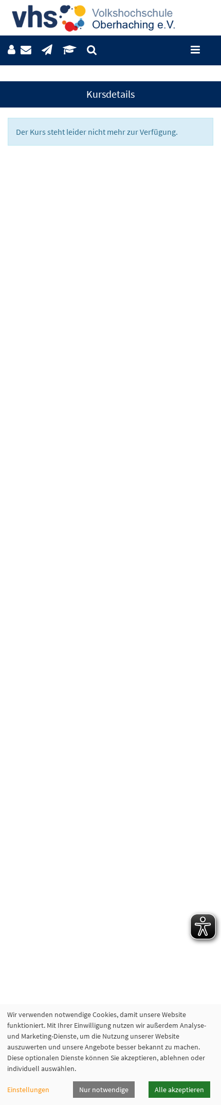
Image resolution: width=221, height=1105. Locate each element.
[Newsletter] (47, 50)
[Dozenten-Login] (70, 50)
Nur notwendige (103, 1089)
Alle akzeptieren (179, 1089)
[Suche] (92, 50)
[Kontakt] (25, 50)
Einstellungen (28, 1089)
